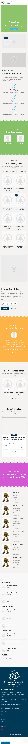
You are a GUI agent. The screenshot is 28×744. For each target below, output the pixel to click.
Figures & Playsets (18, 505)
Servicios (3, 719)
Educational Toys (18, 544)
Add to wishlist (9, 389)
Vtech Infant (16, 499)
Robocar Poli (16, 502)
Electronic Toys (17, 492)
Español (5, 729)
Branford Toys (16, 549)
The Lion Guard (16, 521)
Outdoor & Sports (18, 518)
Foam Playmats (16, 525)
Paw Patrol (15, 497)
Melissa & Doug (16, 551)
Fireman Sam (16, 547)
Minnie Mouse (16, 528)
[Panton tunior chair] (4, 601)
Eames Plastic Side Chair (8, 208)
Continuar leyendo (14, 454)
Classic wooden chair (8, 188)
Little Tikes (15, 495)
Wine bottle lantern (20, 246)
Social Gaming (16, 560)
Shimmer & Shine (17, 523)
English (4, 726)
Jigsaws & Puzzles (17, 564)
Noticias (14, 434)
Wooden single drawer (8, 392)
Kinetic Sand (16, 538)
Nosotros (3, 717)
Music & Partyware (18, 531)
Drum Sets (15, 536)
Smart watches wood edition (13, 592)
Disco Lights (16, 534)
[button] (14, 59)
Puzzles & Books (17, 557)
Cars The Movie (16, 512)
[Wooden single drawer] (4, 587)
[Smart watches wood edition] (4, 594)
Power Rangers (16, 510)
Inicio (2, 714)
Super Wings (16, 554)
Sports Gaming (16, 562)
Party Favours (16, 541)
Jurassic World (16, 508)
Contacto (3, 724)
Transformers (16, 515)
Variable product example (8, 246)
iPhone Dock (20, 208)
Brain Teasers (16, 567)
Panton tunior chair (7, 226)
